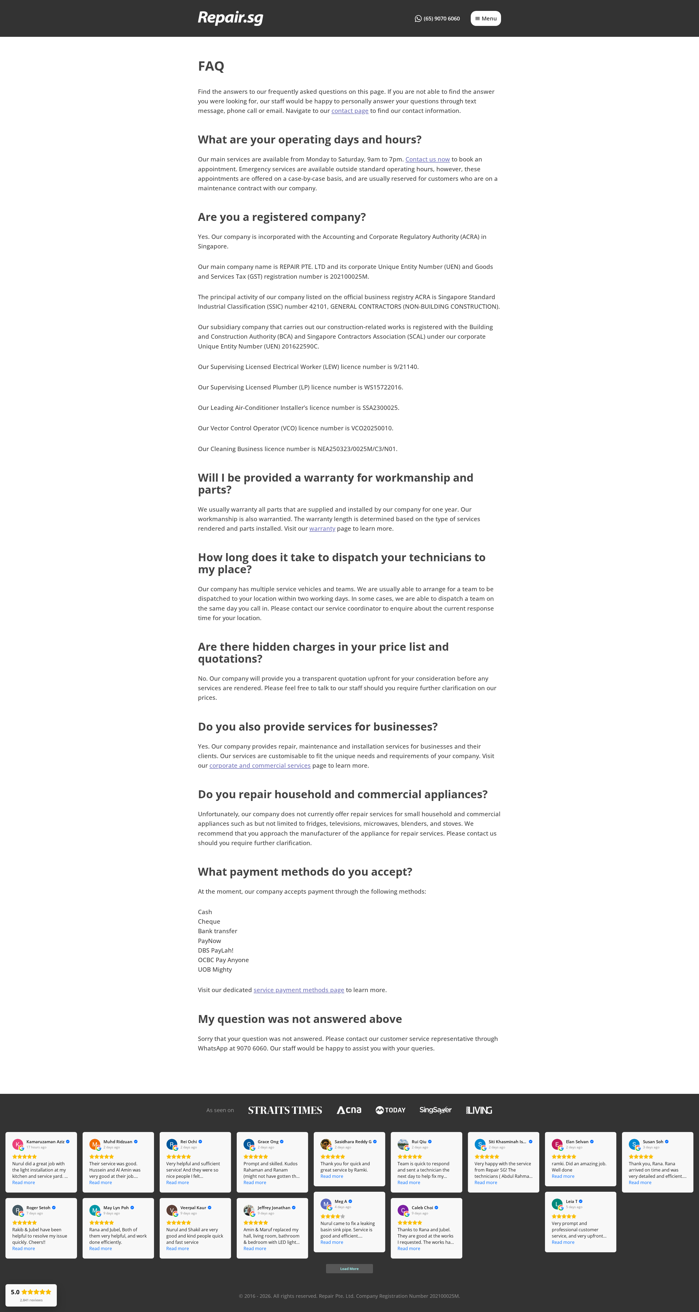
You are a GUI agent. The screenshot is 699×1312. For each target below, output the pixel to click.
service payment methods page (299, 990)
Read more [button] (23, 1182)
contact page (350, 110)
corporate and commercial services (260, 765)
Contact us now (427, 159)
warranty (322, 528)
